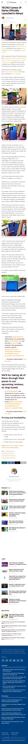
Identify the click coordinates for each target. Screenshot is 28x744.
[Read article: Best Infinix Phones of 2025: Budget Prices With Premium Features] (5, 616)
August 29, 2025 (21, 631)
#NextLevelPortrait (11, 349)
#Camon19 (14, 343)
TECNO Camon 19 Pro (7, 453)
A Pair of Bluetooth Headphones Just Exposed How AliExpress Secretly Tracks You (13, 713)
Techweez (7, 737)
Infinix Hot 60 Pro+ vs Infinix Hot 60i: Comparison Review (11, 634)
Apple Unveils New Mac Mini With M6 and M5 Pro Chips (16, 570)
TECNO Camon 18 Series (11, 72)
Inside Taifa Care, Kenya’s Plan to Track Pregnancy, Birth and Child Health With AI (17, 577)
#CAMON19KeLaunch (12, 353)
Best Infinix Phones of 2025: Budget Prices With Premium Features (16, 616)
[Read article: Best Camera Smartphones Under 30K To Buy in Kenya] (5, 522)
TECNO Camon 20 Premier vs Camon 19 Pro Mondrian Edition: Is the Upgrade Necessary (17, 493)
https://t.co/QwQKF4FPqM (14, 408)
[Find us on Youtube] (14, 660)
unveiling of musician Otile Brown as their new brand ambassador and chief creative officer (14, 60)
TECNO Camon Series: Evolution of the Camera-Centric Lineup (17, 506)
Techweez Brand (15, 732)
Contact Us (14, 734)
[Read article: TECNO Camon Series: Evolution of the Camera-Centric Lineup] (5, 507)
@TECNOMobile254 (14, 341)
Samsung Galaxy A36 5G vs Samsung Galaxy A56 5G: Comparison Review (13, 630)
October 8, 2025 (9, 627)
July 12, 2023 (12, 496)
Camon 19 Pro (10, 50)
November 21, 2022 (14, 524)
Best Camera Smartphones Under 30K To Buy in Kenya (16, 521)
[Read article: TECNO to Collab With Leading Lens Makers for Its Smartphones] (5, 514)
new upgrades (16, 74)
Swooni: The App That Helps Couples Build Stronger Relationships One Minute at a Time (14, 682)
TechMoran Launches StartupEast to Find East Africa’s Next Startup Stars (17, 601)
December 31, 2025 (14, 619)
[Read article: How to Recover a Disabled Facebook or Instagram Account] (5, 564)
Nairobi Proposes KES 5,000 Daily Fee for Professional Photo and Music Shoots (13, 709)
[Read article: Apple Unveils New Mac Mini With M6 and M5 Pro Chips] (5, 571)
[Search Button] (25, 2)
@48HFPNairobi (17, 337)
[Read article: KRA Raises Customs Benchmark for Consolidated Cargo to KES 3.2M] (5, 592)
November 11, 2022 (13, 531)
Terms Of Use (5, 732)
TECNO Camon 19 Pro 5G (8, 455)
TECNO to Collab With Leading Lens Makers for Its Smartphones (17, 514)
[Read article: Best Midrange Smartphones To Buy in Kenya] (5, 529)
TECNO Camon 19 (9, 451)
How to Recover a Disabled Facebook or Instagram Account (17, 563)
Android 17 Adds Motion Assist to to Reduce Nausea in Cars (17, 585)
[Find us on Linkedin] (17, 660)
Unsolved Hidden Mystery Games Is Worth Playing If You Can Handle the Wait (14, 690)
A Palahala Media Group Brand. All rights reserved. (13, 740)
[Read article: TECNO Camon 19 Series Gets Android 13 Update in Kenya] (5, 501)
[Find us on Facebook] (3, 660)
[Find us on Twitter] (6, 660)
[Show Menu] (2, 2)
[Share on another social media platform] (23, 462)
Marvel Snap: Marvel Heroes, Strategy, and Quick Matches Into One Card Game (14, 677)
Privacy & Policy (5, 734)
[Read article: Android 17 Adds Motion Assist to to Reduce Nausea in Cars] (5, 586)
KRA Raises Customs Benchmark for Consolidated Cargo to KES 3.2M (17, 592)
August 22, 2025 (17, 635)
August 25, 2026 (13, 581)
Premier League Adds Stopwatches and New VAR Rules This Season (13, 718)
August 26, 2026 (13, 566)
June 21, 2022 (7, 20)
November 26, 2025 (10, 623)
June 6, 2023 (12, 509)
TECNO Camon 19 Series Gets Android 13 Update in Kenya (17, 500)
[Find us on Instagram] (10, 660)
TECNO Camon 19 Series (8, 457)
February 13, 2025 (9, 639)
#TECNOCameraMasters (13, 351)
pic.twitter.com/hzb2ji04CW (14, 355)
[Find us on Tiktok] (21, 660)
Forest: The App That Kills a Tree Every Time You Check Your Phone (14, 686)
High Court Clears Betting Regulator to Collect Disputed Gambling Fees (12, 700)
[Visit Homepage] (11, 2)
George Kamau (10, 17)
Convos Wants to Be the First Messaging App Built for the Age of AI (13, 674)
